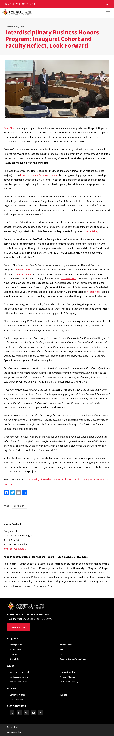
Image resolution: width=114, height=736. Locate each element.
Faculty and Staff (16, 699)
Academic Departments (19, 677)
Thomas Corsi (68, 278)
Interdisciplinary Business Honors (38, 175)
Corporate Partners (17, 695)
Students (63, 695)
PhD (61, 654)
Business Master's (66, 644)
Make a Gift (18, 627)
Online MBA (14, 659)
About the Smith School (19, 672)
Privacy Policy (13, 727)
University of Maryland (19, 4)
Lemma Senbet (24, 274)
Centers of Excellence (68, 672)
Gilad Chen (9, 128)
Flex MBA (13, 654)
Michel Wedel (94, 291)
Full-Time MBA (15, 649)
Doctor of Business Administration (73, 659)
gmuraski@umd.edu (15, 549)
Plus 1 (62, 649)
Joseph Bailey (90, 231)
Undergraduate (16, 644)
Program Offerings (67, 677)
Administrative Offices (18, 681)
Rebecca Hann (23, 269)
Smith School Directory (69, 681)
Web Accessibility (14, 732)
